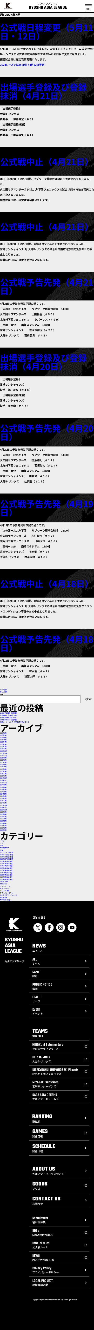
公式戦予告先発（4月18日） (46, 643)
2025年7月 (3, 762)
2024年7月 (3, 789)
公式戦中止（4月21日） (46, 161)
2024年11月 (3, 780)
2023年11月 (3, 807)
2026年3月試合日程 (6, 866)
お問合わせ (3, 884)
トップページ (4, 888)
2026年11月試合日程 (6, 857)
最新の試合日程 (5, 900)
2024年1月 (3, 803)
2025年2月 (3, 774)
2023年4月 (3, 823)
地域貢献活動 (4, 848)
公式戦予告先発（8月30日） (9, 713)
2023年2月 (3, 828)
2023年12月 (3, 805)
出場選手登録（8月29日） (8, 718)
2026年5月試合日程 (6, 870)
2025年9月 (3, 758)
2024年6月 (3, 792)
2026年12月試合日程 (6, 859)
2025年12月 (3, 751)
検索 (1, 694)
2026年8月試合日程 (6, 877)
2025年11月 (3, 753)
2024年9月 (3, 785)
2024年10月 (3, 783)
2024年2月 (3, 801)
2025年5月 (3, 767)
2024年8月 (3, 787)
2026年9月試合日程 (6, 879)
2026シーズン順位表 (6, 852)
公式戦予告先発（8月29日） (9, 720)
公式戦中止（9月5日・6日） (9, 715)
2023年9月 (3, 812)
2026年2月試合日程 (6, 864)
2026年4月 (3, 742)
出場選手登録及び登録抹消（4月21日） (43, 91)
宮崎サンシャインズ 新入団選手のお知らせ (14, 722)
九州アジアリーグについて (8, 895)
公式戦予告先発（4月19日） (46, 507)
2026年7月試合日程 (6, 875)
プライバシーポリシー (7, 893)
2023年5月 (3, 821)
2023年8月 (3, 814)
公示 (1, 845)
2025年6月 (3, 765)
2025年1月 (3, 776)
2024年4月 (3, 796)
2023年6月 (3, 819)
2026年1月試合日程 (6, 861)
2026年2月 (3, 746)
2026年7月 (3, 735)
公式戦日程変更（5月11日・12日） (46, 31)
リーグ (2, 843)
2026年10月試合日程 (6, 855)
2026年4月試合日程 (6, 868)
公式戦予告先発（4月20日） (46, 432)
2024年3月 (3, 798)
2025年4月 (3, 769)
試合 (1, 850)
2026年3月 (3, 744)
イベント (3, 841)
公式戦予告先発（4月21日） (46, 286)
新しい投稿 (3, 692)
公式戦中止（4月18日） (46, 583)
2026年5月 (3, 740)
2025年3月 (3, 771)
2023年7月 (3, 817)
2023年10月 (3, 810)
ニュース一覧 (4, 891)
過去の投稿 (3, 690)
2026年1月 (3, 749)
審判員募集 (3, 897)
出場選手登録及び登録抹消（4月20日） (43, 361)
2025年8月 (3, 760)
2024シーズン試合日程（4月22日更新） (23, 64)
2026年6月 (3, 738)
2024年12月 (3, 778)
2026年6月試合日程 (6, 873)
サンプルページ (5, 886)
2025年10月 (3, 756)
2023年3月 (3, 825)
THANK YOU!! (4, 882)
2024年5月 (3, 794)
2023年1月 (3, 830)
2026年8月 (3, 733)
